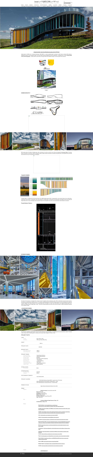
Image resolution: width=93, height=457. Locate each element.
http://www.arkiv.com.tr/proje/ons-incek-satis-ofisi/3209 (49, 415)
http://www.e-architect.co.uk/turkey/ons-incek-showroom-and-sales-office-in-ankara (55, 419)
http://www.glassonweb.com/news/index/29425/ (51, 441)
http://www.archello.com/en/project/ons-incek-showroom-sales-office (52, 445)
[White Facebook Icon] (20, 453)
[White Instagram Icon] (22, 453)
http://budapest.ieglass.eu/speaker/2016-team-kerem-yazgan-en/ (55, 443)
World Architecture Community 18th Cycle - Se (45, 382)
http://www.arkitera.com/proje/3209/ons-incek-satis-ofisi (50, 417)
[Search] (72, 3)
